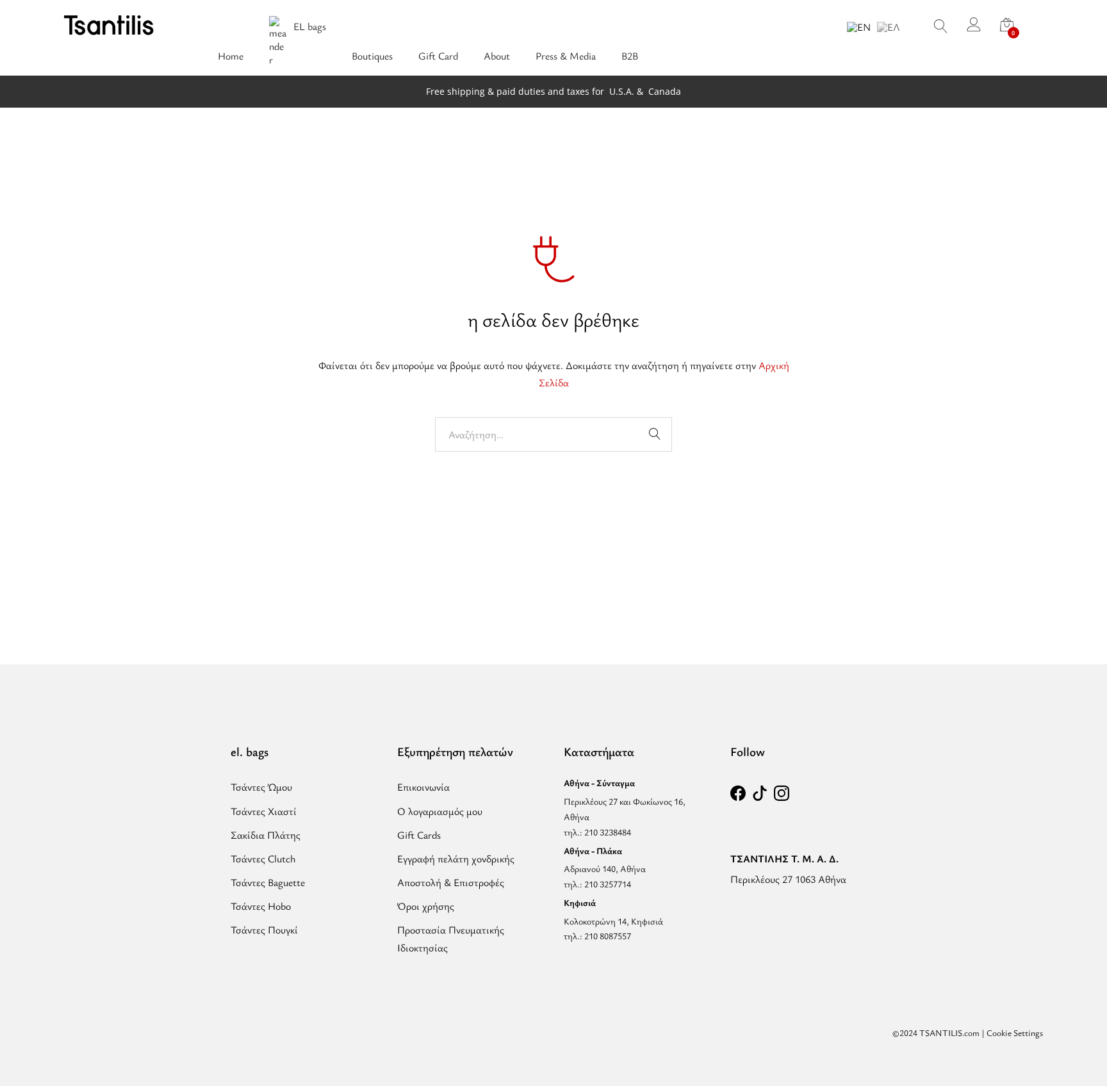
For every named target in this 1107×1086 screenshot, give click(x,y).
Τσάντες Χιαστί (264, 811)
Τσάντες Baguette (268, 882)
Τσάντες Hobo (261, 906)
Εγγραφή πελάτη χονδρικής (455, 859)
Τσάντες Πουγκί (264, 930)
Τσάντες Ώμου (261, 787)
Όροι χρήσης (425, 906)
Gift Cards (419, 835)
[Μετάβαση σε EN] (859, 27)
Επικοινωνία (423, 787)
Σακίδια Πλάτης (265, 835)
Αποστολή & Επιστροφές (450, 882)
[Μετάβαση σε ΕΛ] (888, 27)
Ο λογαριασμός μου (439, 811)
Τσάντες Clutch (263, 859)
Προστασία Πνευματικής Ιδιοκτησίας (450, 938)
